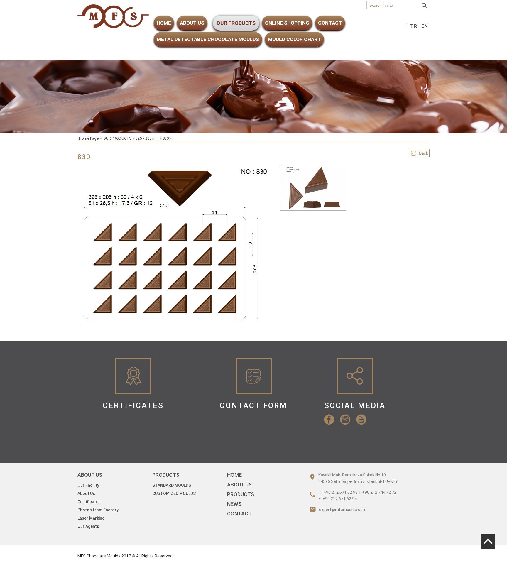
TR (413, 26)
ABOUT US (192, 23)
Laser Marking (90, 518)
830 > (167, 138)
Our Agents (88, 526)
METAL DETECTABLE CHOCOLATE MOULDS (208, 39)
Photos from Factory (98, 510)
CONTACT (330, 23)
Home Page (89, 138)
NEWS (234, 504)
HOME (164, 23)
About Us (86, 493)
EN (424, 26)
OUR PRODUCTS (236, 23)
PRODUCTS (240, 494)
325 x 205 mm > (149, 138)
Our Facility (88, 485)
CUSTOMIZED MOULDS (174, 493)
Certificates (89, 501)
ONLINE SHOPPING (287, 23)
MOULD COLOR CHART (294, 39)
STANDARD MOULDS (171, 485)
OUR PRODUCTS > (119, 138)
